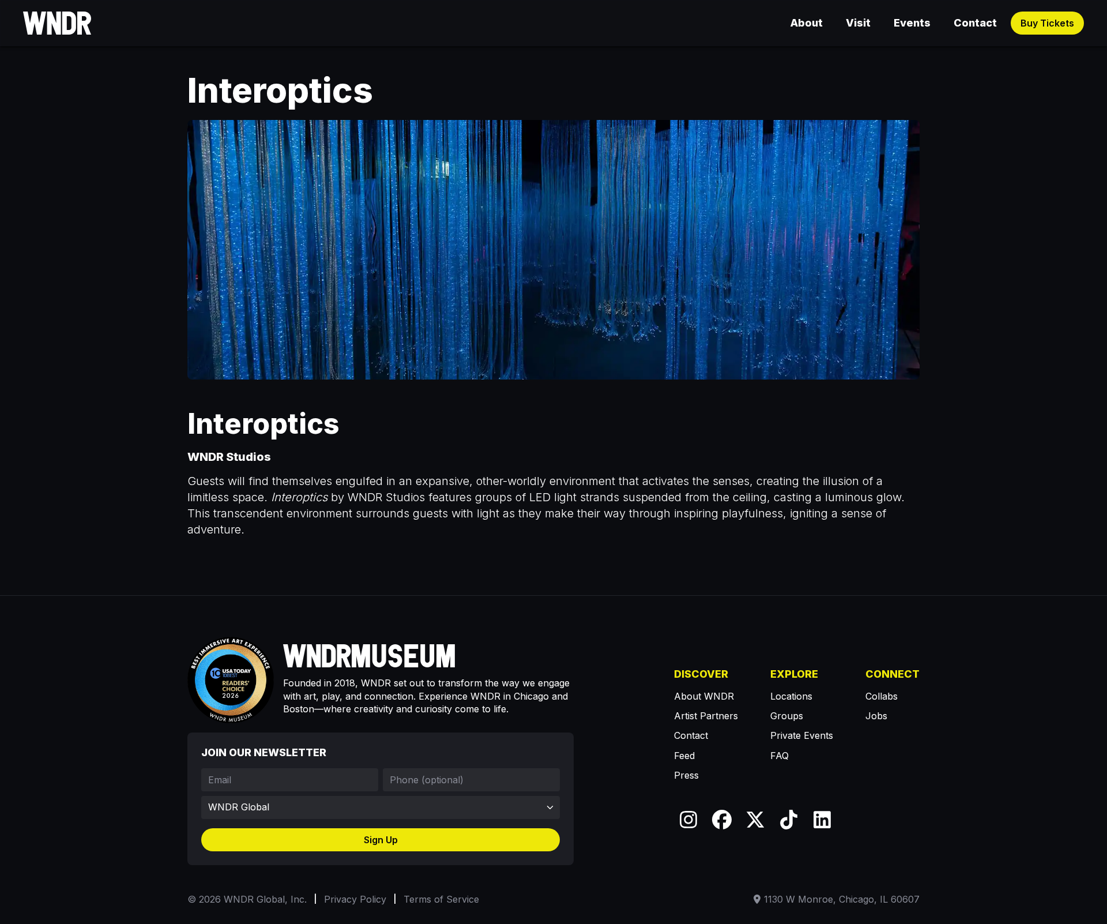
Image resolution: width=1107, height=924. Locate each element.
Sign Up (381, 840)
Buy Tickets (1047, 23)
